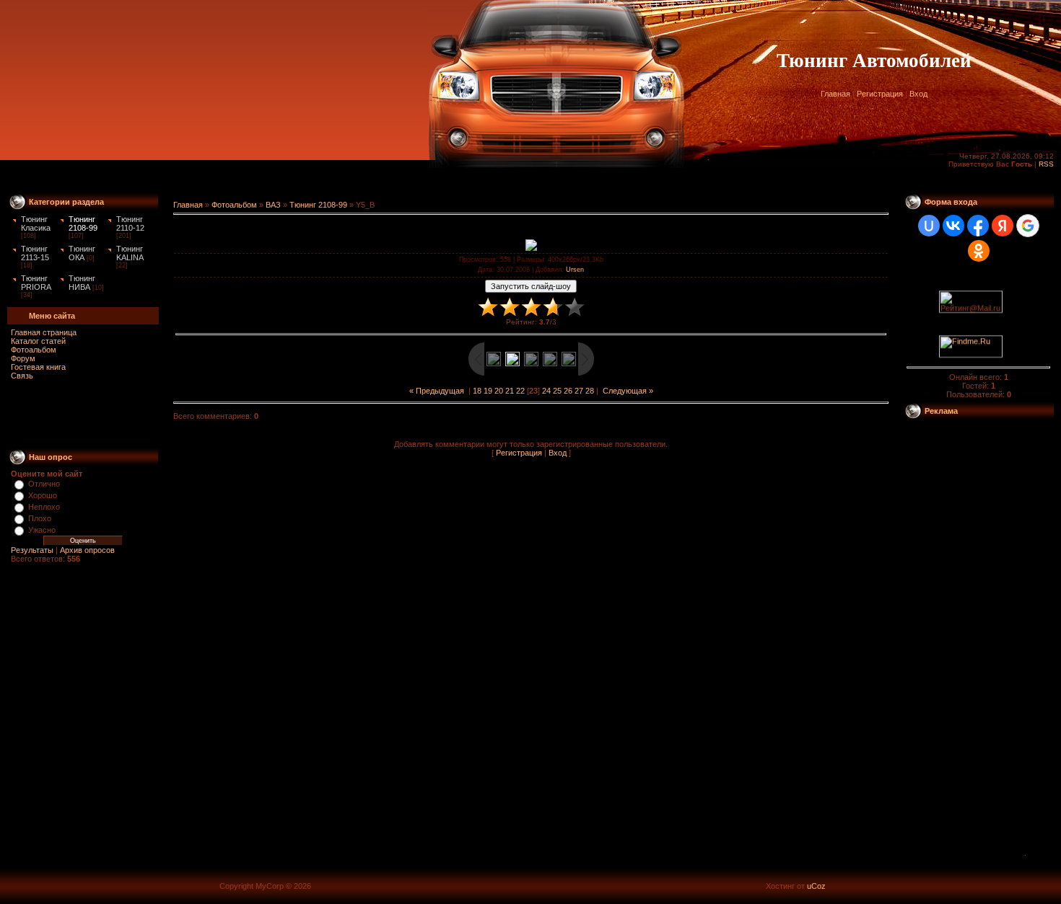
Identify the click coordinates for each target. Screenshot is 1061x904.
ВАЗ (273, 204)
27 (579, 390)
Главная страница (44, 332)
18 (477, 390)
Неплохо (44, 506)
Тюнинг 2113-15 (35, 253)
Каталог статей (38, 341)
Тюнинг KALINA (130, 253)
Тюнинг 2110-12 (130, 223)
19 (488, 390)
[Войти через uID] (929, 225)
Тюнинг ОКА (82, 253)
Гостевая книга (38, 367)
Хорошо (42, 495)
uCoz (816, 886)
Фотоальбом (33, 349)
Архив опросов (87, 550)
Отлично (44, 483)
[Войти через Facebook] (978, 225)
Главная (835, 93)
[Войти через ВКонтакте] (953, 225)
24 (546, 390)
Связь (22, 375)
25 (557, 390)
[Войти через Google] (1027, 225)
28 (589, 390)
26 (568, 390)
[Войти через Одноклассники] (979, 251)
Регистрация (880, 93)
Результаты (32, 550)
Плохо (39, 518)
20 (498, 390)
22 (520, 390)
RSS (1046, 164)
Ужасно (42, 530)
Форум (23, 358)
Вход (918, 93)
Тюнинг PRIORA (36, 282)
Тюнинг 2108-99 (83, 223)
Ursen (575, 269)
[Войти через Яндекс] (1002, 225)
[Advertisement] (530, 180)
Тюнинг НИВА (82, 282)
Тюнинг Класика (36, 223)
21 (509, 390)
